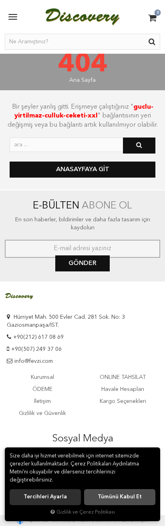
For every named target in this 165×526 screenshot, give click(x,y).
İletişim (42, 401)
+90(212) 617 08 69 (38, 337)
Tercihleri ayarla (45, 497)
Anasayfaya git (82, 169)
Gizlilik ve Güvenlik (42, 413)
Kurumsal (42, 377)
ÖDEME (42, 389)
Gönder (82, 263)
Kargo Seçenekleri (123, 401)
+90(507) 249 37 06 (36, 349)
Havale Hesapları (122, 389)
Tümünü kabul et (120, 497)
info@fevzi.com (33, 361)
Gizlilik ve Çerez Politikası (85, 512)
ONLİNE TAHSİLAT (123, 377)
